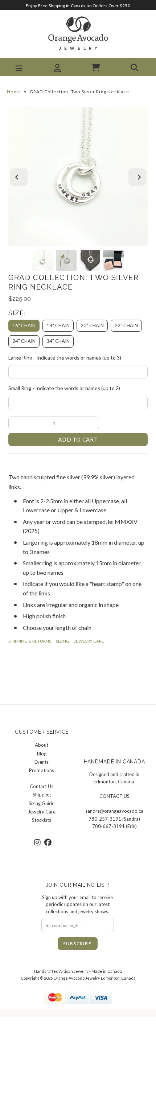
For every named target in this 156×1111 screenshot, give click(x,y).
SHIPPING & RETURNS (29, 641)
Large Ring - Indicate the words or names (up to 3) (64, 357)
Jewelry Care (42, 812)
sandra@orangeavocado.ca (114, 811)
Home (14, 91)
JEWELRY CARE (89, 641)
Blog (41, 754)
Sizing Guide (41, 803)
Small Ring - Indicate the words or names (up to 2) (64, 388)
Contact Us (41, 786)
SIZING (62, 641)
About (41, 745)
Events (41, 762)
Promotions (41, 770)
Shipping (42, 795)
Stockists (41, 820)
